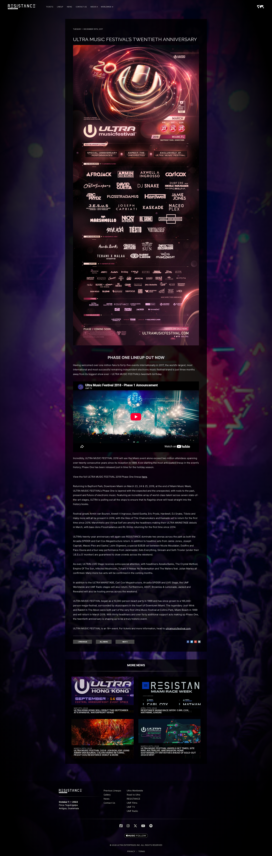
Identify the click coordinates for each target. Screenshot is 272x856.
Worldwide (106, 7)
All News (104, 642)
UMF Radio (132, 811)
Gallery (107, 794)
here (144, 476)
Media (93, 7)
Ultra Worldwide (135, 790)
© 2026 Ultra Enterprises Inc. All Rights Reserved (136, 845)
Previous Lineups (112, 790)
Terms (141, 851)
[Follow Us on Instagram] (128, 826)
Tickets (49, 7)
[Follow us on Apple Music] (136, 836)
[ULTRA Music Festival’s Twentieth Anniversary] (136, 344)
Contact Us (81, 7)
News (69, 7)
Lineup (60, 7)
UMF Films (132, 802)
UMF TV (131, 807)
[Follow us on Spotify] (151, 826)
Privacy (131, 851)
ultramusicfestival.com (178, 628)
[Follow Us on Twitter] (135, 826)
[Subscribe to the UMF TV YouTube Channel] (143, 826)
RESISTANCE (133, 798)
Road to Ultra (133, 794)
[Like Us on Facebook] (121, 826)
